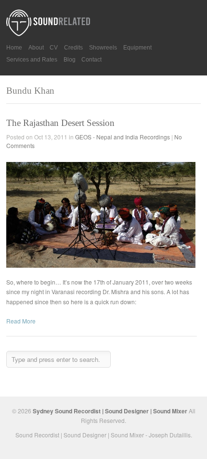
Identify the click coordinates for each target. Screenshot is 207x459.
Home (14, 47)
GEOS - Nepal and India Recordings (122, 137)
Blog (70, 59)
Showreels (103, 47)
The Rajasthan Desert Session (60, 123)
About (36, 47)
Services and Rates (31, 59)
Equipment (137, 47)
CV (54, 47)
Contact (91, 59)
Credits (73, 47)
